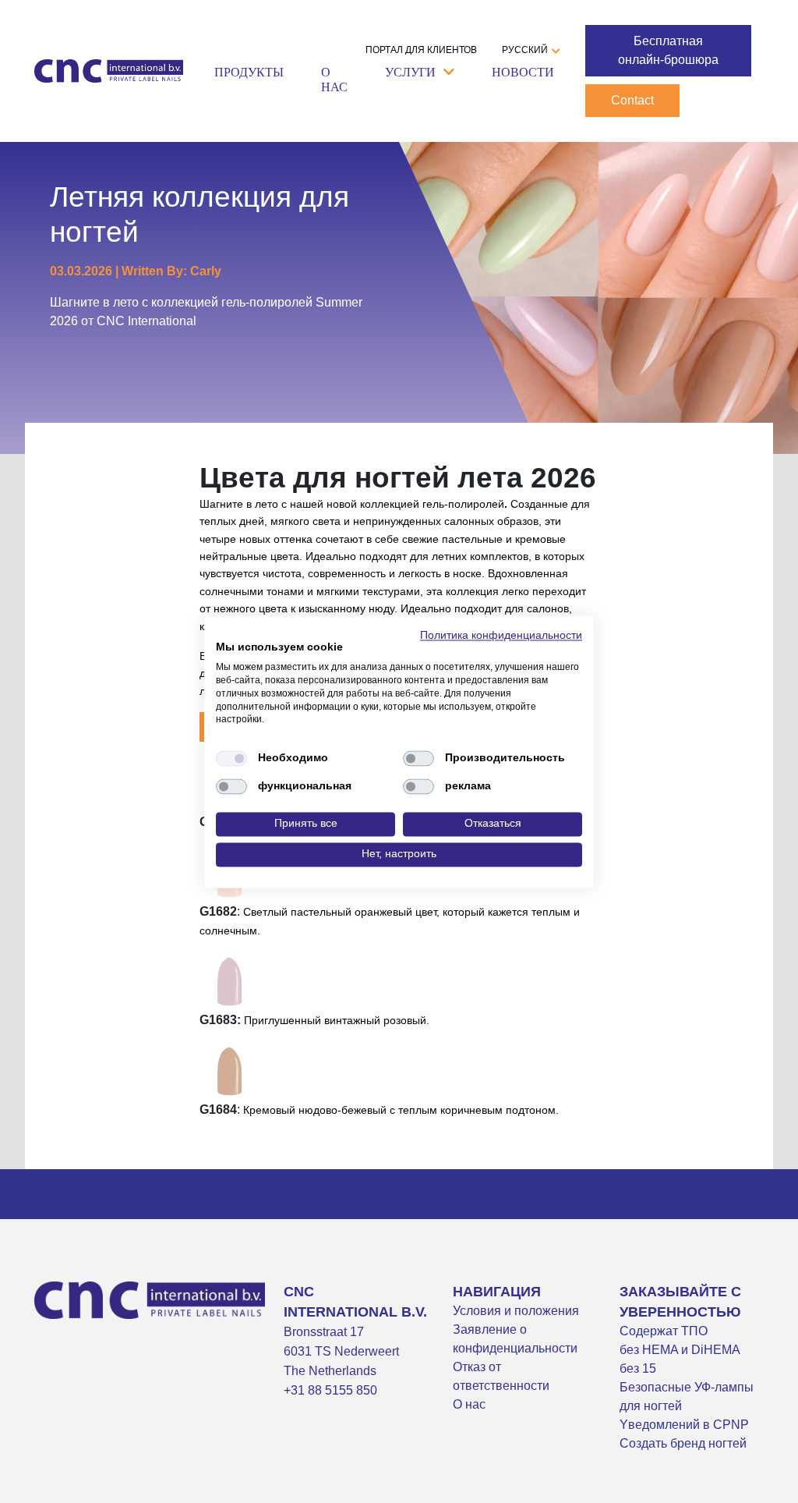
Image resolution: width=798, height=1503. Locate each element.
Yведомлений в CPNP (684, 1424)
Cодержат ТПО (664, 1331)
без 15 (638, 1368)
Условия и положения (516, 1310)
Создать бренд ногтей (683, 1443)
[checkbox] (231, 759)
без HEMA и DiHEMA (680, 1349)
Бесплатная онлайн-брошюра (668, 50)
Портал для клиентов (421, 49)
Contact (632, 100)
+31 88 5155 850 (330, 1390)
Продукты (249, 72)
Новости (523, 72)
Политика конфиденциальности (501, 635)
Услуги (410, 72)
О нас (334, 79)
